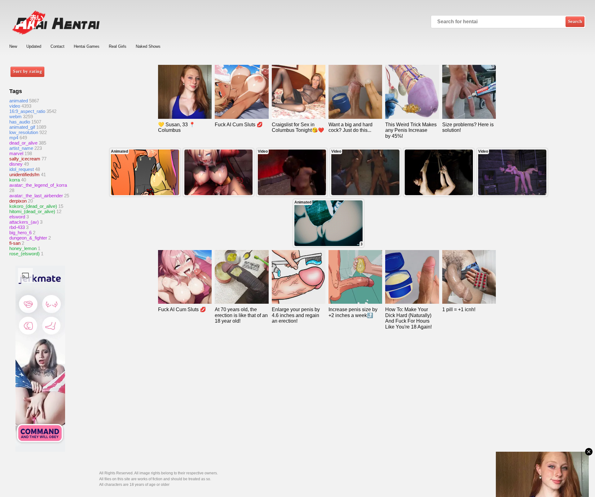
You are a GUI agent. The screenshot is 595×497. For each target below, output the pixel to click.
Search (575, 21)
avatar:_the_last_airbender (36, 195)
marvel (16, 153)
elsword (17, 216)
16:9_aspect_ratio (27, 111)
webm (15, 116)
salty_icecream (24, 158)
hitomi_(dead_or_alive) (32, 211)
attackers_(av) (24, 222)
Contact (57, 46)
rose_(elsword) (24, 253)
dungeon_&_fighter (28, 237)
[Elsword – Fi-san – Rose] (218, 172)
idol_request (21, 169)
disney (16, 164)
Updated (33, 46)
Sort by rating (27, 71)
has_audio (19, 121)
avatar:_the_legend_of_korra (38, 185)
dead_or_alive (23, 143)
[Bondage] (438, 172)
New (13, 46)
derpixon (18, 201)
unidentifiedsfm (24, 174)
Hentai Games (86, 46)
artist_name (21, 148)
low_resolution (23, 132)
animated (18, 100)
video (14, 106)
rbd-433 (17, 227)
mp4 (13, 137)
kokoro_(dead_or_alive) (33, 206)
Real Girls (117, 46)
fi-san (14, 243)
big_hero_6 (20, 232)
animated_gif (22, 127)
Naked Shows (148, 46)
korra (14, 179)
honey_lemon (23, 248)
